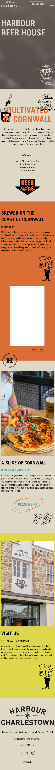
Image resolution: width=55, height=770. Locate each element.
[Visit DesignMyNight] (37, 349)
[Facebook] (27, 753)
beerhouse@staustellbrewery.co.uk (27, 739)
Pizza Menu (27, 504)
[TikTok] (21, 753)
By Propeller (27, 762)
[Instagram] (33, 753)
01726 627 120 (27, 746)
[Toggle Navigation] (52, 4)
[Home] (9, 4)
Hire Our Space (38, 4)
